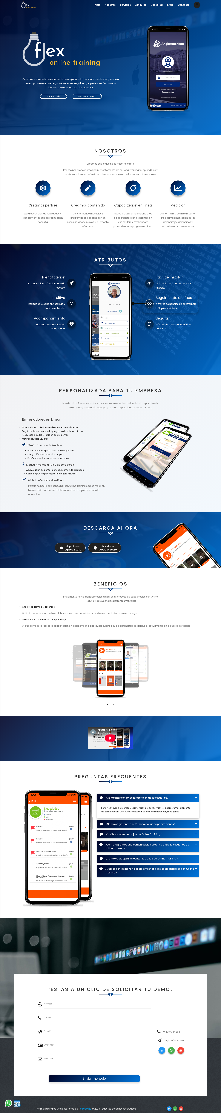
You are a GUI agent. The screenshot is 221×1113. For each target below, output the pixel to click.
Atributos (140, 4)
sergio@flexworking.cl (175, 1040)
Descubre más (53, 96)
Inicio (97, 4)
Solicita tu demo (86, 96)
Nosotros (110, 4)
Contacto (183, 4)
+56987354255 (171, 1031)
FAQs (170, 4)
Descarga (157, 4)
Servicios (125, 4)
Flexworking (85, 1108)
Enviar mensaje (94, 1078)
